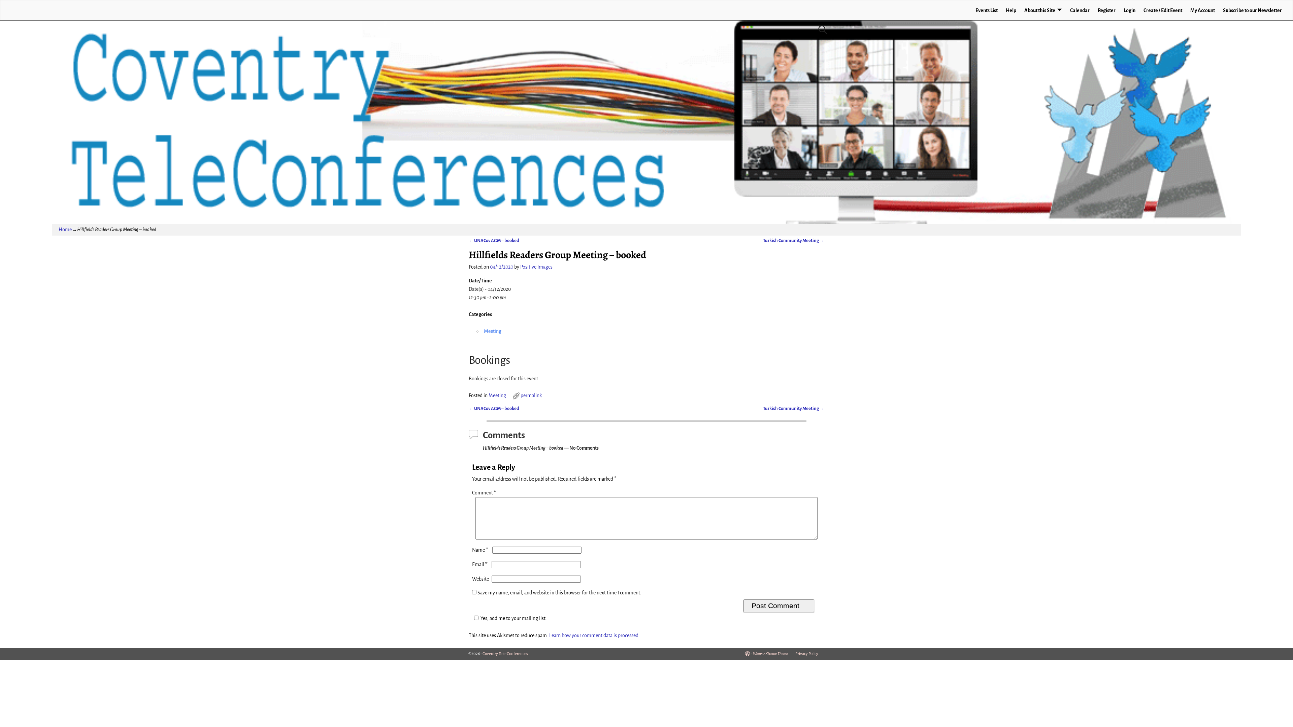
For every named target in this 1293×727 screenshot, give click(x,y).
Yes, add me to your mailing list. (513, 618)
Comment (484, 492)
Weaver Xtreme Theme (770, 654)
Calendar (1080, 10)
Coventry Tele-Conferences (505, 654)
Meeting (492, 331)
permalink (531, 395)
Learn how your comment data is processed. (594, 635)
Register (1107, 10)
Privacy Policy (806, 654)
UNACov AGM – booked (494, 240)
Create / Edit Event (1162, 10)
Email (480, 564)
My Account (1202, 10)
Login (1129, 10)
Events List (986, 10)
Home (65, 229)
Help (1011, 10)
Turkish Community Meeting (793, 240)
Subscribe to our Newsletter (1252, 10)
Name (480, 550)
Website (480, 579)
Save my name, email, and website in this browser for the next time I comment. (559, 592)
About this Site (1039, 10)
